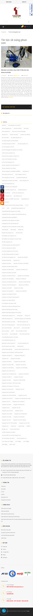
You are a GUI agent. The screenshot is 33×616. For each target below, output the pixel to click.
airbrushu (4, 125)
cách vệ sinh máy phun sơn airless (9, 159)
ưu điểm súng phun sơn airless (8, 432)
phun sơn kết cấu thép (7, 327)
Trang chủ (3, 32)
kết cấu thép (13, 229)
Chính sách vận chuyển (6, 508)
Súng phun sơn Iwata (5, 499)
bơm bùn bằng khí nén (6, 128)
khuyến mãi (20, 229)
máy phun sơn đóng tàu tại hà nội (9, 281)
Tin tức (2, 491)
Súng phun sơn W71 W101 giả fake (9, 423)
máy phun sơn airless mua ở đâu (9, 272)
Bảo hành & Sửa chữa (6, 529)
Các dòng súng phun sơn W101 (8, 143)
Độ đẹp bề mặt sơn (22, 189)
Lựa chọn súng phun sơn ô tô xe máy (10, 251)
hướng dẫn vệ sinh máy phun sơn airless (10, 220)
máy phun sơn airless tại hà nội (8, 275)
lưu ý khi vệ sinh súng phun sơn (8, 257)
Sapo (28, 611)
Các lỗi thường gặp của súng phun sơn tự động (12, 149)
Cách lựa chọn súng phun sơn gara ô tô (10, 156)
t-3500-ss (28, 426)
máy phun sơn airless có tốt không (21, 263)
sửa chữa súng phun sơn (23, 343)
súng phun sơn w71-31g (24, 423)
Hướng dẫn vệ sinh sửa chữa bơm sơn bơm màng (12, 226)
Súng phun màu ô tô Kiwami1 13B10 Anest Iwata (12, 352)
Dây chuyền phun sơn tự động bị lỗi (9, 186)
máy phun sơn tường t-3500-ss (8, 300)
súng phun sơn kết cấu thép (19, 380)
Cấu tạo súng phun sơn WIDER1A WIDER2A (11, 171)
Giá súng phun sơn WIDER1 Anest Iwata (10, 199)
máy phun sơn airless (6, 263)
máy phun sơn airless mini (21, 269)
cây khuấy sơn (26, 171)
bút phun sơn (5, 134)
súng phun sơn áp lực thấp (7, 364)
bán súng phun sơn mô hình (14, 125)
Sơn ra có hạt (5, 334)
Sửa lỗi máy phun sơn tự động (8, 346)
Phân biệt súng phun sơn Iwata (8, 321)
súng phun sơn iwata (6, 380)
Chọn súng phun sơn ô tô (20, 174)
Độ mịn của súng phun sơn (18, 192)
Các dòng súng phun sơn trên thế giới (10, 140)
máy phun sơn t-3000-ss (23, 284)
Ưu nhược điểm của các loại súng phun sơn (11, 435)
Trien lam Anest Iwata (14, 429)
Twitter (4, 549)
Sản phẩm (3, 489)
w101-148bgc (26, 441)
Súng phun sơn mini (20, 389)
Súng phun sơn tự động (7, 413)
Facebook (4, 546)
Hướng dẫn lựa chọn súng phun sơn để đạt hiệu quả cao (14, 214)
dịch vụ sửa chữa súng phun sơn (9, 189)
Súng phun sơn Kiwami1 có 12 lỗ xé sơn (10, 386)
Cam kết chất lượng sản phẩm (7, 535)
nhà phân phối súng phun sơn (8, 315)
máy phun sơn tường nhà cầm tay (9, 294)
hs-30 (3, 208)
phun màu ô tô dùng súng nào (8, 324)
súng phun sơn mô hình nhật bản (9, 395)
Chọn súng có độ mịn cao (7, 174)
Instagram (5, 557)
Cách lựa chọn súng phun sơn (8, 153)
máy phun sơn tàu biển (7, 288)
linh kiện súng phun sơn (7, 241)
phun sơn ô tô (17, 327)
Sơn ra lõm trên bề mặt (24, 334)
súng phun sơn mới (22, 395)
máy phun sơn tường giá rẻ (7, 291)
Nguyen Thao (16, 75)
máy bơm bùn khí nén (6, 260)
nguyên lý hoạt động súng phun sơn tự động (11, 312)
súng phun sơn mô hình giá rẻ (8, 392)
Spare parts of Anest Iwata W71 (8, 343)
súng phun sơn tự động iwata (20, 413)
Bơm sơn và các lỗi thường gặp (18, 131)
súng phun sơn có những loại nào (9, 374)
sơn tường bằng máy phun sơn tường (10, 337)
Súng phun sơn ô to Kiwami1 (19, 401)
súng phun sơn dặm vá (7, 377)
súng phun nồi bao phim (20, 355)
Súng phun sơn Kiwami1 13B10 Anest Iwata (11, 383)
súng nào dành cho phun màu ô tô (22, 349)
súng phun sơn (5, 358)
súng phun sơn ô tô (6, 401)
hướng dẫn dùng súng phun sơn (18, 208)
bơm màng (26, 128)
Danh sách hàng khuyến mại (8, 183)
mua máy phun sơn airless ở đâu (9, 303)
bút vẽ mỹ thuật (5, 137)
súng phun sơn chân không (8, 367)
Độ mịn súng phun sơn (7, 195)
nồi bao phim (19, 315)
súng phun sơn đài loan (24, 374)
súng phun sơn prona (6, 404)
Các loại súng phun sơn (23, 143)
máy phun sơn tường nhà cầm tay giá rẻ (10, 297)
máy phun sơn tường (18, 288)
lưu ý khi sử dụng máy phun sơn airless (10, 254)
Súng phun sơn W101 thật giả (19, 420)
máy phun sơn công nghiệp (8, 278)
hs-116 (26, 205)
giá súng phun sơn (18, 195)
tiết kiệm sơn (5, 429)
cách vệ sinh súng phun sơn (8, 162)
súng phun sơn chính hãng (21, 367)
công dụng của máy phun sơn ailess (9, 180)
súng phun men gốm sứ (7, 355)
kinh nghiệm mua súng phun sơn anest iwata (11, 238)
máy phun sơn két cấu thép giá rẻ (9, 284)
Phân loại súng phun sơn (22, 321)
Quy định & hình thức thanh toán (8, 532)
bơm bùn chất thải (17, 128)
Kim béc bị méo (19, 232)
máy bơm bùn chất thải (23, 257)
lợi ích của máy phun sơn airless (9, 248)
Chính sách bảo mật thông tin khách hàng (10, 516)
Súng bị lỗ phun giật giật (7, 349)
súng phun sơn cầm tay (21, 364)
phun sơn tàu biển (26, 327)
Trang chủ (3, 486)
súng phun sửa (5, 426)
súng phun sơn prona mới (18, 404)
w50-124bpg (4, 444)
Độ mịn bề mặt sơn (6, 192)
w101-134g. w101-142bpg (7, 441)
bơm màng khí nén (6, 131)
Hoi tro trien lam (5, 202)
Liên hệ (2, 494)
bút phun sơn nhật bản (25, 134)
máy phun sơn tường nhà (21, 291)
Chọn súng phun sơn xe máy (8, 177)
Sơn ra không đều (13, 334)
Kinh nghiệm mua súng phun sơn (9, 235)
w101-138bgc (18, 441)
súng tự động (21, 426)
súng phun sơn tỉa (19, 410)
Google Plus (6, 552)
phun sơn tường (5, 331)
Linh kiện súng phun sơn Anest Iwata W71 (11, 245)
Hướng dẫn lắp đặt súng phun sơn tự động (11, 211)
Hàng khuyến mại (25, 199)
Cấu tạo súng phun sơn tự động (9, 168)
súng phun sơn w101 (6, 420)
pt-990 (12, 331)
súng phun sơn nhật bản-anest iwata (22, 398)
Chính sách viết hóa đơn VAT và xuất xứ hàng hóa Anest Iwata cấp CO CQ (16, 520)
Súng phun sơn (4, 497)
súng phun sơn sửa (16, 407)
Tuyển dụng (3, 538)
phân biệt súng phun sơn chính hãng (22, 318)
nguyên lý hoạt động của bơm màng (9, 309)
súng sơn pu (13, 426)
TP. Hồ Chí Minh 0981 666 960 (9, 475)
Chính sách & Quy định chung (7, 513)
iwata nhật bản (5, 229)
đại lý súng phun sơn (24, 180)
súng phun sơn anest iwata (19, 361)
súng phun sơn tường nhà (18, 416)
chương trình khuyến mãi (21, 177)
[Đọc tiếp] (11, 97)
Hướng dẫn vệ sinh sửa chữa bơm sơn (10, 223)
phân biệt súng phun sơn (7, 318)
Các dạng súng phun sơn (16, 137)
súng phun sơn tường (6, 416)
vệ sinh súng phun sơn (21, 438)
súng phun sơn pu (6, 407)
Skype (4, 554)
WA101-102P (12, 444)
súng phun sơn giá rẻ (18, 377)
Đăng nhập (9, 1)
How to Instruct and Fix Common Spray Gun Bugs (12, 205)
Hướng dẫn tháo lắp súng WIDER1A (9, 217)
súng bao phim (20, 346)
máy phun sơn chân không (23, 275)
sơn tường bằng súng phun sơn (8, 340)
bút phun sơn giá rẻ (14, 134)
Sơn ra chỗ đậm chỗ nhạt (21, 331)
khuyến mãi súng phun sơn (8, 232)
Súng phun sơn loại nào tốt (7, 389)
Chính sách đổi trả (5, 511)
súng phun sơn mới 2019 (7, 398)
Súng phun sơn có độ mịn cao (8, 370)
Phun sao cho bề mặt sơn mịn (23, 324)
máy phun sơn (16, 260)
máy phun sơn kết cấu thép (24, 281)
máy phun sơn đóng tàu (21, 278)
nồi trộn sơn (27, 315)
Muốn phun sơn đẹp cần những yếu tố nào (11, 306)
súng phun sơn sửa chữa (7, 410)
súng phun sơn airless (15, 358)
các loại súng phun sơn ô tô (8, 146)
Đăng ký (24, 1)
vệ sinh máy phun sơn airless (8, 438)
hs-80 (8, 208)
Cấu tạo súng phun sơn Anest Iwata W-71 (11, 165)
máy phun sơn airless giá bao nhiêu (9, 266)
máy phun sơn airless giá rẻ (8, 269)
